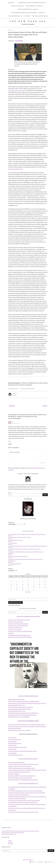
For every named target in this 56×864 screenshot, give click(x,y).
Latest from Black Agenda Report (28, 696)
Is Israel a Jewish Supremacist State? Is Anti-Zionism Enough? (24, 800)
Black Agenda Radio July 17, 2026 (16, 705)
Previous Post (12, 405)
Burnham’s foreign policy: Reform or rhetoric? (18, 556)
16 (28, 584)
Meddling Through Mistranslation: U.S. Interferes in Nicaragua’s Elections (27, 796)
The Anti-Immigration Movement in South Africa (20, 707)
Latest (18, 616)
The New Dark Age (28, 21)
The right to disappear (14, 774)
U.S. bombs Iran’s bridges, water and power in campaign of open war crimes (24, 549)
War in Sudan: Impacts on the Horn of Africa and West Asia (23, 713)
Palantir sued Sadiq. (12, 543)
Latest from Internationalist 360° (28, 783)
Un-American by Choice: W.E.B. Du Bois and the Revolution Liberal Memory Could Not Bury (27, 546)
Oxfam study (38, 489)
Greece (17, 388)
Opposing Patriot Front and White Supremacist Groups (22, 715)
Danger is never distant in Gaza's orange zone (19, 766)
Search (9, 492)
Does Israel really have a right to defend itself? (20, 778)
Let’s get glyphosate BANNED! (14, 563)
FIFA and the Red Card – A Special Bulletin (19, 717)
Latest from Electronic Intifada (28, 759)
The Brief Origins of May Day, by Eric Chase (19, 730)
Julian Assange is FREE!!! (14, 728)
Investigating (28, 616)
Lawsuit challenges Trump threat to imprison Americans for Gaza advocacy (27, 770)
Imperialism (36, 616)
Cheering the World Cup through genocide (19, 772)
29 (22, 589)
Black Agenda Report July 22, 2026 (15, 540)
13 (11, 584)
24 (33, 587)
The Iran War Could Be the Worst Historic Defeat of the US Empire (25, 791)
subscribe (51, 850)
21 (16, 587)
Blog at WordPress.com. (28, 859)
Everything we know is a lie (15, 627)
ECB (25, 388)
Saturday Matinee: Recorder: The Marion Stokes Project (22, 751)
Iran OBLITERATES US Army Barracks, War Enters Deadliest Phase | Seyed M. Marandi (27, 534)
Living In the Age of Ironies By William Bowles (20, 631)
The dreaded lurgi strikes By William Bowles (19, 635)
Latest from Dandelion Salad (28, 720)
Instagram (10, 843)
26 (45, 587)
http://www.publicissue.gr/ (15, 169)
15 (22, 584)
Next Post (45, 405)
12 (44, 581)
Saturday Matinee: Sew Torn (15, 755)
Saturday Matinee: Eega (14, 739)
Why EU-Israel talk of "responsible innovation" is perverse (23, 780)
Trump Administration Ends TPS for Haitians (19, 709)
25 (39, 587)
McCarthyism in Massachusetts (16, 762)
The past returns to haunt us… (15, 622)
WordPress (10, 842)
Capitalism (10, 388)
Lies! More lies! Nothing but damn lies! (18, 624)
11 (39, 581)
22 (22, 587)
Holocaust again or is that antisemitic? (18, 625)
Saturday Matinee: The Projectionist (17, 747)
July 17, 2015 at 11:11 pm (16, 423)
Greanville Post (19, 41)
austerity (22, 388)
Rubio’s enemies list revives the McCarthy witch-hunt (19, 537)
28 (17, 589)
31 (33, 589)
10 (33, 581)
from (22, 616)
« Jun (26, 592)
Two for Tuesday (12, 737)
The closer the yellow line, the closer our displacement (21, 776)
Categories (11, 522)
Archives (10, 568)
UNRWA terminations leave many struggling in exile (21, 768)
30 (28, 589)
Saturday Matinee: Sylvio (14, 743)
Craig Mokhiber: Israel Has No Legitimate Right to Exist (22, 802)
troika (33, 388)
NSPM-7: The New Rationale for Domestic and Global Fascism (23, 701)
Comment (42, 462)
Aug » (29, 592)
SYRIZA (30, 388)
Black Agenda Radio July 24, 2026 (16, 699)
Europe (14, 388)
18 (39, 584)
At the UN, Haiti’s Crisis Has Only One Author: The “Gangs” (23, 812)
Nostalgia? (11, 633)
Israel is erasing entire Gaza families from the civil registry (23, 764)
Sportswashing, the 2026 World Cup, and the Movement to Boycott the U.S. (27, 703)
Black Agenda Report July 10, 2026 (16, 711)
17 (33, 584)
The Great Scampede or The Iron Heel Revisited (20, 637)
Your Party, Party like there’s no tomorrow (19, 620)
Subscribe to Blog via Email (15, 602)
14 (16, 584)
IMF (27, 388)
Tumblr (9, 840)
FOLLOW (45, 612)
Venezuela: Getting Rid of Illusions (17, 798)
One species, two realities (14, 629)
